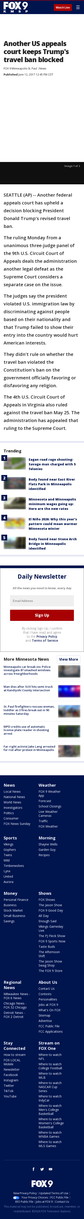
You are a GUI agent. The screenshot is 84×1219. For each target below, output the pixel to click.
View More (68, 659)
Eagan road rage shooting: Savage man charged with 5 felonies (52, 464)
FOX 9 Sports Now (52, 941)
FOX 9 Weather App (49, 793)
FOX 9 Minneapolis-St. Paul (20, 68)
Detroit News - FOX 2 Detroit (14, 1015)
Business (10, 905)
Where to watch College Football (50, 1066)
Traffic (43, 821)
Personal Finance (16, 899)
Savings (9, 921)
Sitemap (44, 1015)
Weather (47, 785)
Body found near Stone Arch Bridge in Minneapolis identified (53, 544)
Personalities (48, 999)
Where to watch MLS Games (50, 1144)
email (50, 1169)
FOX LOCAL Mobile (12, 1062)
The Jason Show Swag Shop (50, 963)
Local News (12, 791)
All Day (44, 916)
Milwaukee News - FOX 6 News (17, 996)
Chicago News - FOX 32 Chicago (15, 1005)
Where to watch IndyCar (50, 1098)
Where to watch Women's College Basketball (51, 1123)
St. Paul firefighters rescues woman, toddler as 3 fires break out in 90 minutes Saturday (29, 709)
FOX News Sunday (17, 824)
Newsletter (11, 1069)
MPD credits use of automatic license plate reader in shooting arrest (26, 730)
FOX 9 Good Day (51, 910)
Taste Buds (47, 946)
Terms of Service (45, 640)
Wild (7, 860)
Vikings (8, 844)
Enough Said (47, 921)
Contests (45, 994)
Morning (47, 838)
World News (12, 802)
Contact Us (47, 988)
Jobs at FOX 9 (48, 1005)
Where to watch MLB (50, 1075)
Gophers (10, 849)
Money (10, 893)
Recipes (44, 855)
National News (14, 797)
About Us (48, 982)
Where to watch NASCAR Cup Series (50, 1087)
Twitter (9, 1085)
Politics (9, 813)
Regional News (12, 984)
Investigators (13, 807)
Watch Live (63, 7)
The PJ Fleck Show (52, 936)
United (8, 876)
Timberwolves (14, 866)
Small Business (14, 916)
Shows (45, 893)
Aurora (8, 882)
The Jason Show (50, 905)
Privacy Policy (47, 636)
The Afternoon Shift (49, 954)
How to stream (15, 1055)
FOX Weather (48, 826)
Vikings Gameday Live (51, 928)
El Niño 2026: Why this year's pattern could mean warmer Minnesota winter (53, 524)
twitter (42, 1169)
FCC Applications (51, 1031)
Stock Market (13, 910)
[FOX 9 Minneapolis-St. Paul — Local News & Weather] (17, 7)
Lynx (7, 871)
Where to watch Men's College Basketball (50, 1109)
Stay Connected (14, 1045)
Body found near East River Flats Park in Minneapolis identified (52, 484)
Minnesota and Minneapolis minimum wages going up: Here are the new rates (52, 504)
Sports (10, 838)
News (42, 68)
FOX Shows (47, 899)
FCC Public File (49, 1026)
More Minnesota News (26, 659)
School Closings (50, 806)
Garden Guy (47, 849)
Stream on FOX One (49, 1045)
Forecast (45, 801)
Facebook (11, 1075)
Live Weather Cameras (48, 813)
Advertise (45, 1021)
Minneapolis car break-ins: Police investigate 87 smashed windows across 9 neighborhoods (27, 670)
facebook (33, 1169)
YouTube (10, 1096)
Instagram (11, 1080)
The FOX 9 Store (50, 971)
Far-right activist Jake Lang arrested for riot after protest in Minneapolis (29, 748)
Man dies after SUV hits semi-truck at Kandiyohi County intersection (28, 688)
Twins (8, 855)
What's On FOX (49, 1010)
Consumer (11, 818)
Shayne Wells (48, 844)
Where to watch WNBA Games (50, 1134)
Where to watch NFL (50, 1057)
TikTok (8, 1091)
